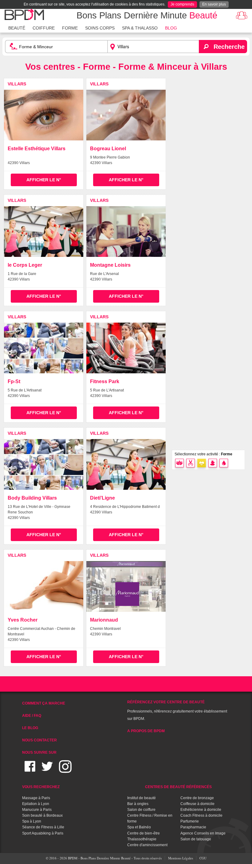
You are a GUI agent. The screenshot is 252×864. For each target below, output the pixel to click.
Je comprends (182, 4)
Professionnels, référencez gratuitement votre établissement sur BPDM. (177, 710)
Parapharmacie (193, 827)
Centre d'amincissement (147, 845)
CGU (203, 858)
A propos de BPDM (146, 731)
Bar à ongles (137, 804)
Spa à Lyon (31, 821)
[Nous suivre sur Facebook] (30, 770)
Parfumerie (189, 821)
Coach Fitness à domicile (201, 815)
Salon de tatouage (195, 839)
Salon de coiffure (141, 809)
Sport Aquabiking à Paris (42, 833)
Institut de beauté (141, 798)
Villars (17, 83)
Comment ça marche (43, 703)
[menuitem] (17, 27)
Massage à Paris (36, 798)
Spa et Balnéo (139, 827)
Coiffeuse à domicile (197, 804)
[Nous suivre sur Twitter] (47, 770)
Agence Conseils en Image (203, 833)
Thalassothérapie (141, 839)
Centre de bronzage (197, 798)
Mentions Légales (180, 858)
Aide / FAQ (31, 715)
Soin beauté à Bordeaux (42, 815)
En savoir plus (214, 4)
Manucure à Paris (37, 809)
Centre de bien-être (143, 833)
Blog (171, 28)
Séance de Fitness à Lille (43, 827)
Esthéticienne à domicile (200, 809)
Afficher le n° (43, 179)
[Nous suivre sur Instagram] (65, 770)
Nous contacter (39, 740)
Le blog (30, 728)
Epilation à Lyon (35, 804)
